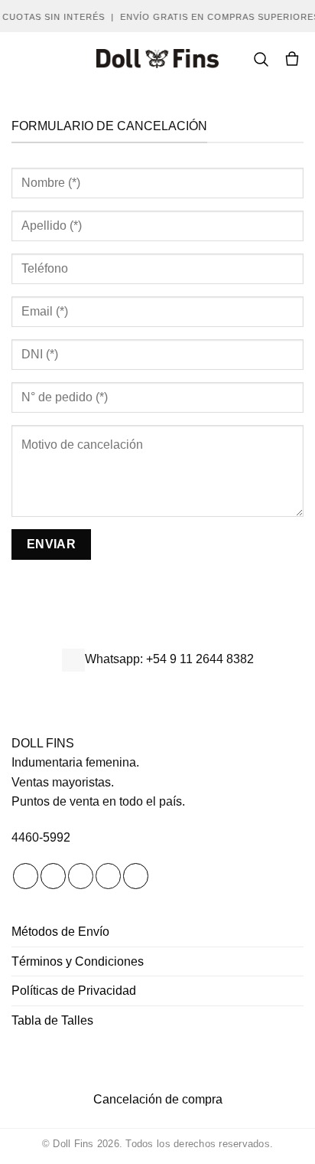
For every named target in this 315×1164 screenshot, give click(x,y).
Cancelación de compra (157, 1099)
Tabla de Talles (52, 1020)
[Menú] (20, 58)
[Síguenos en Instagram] (53, 876)
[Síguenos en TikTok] (80, 876)
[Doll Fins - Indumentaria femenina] (157, 58)
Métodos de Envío (60, 931)
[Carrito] (292, 59)
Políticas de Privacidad (73, 990)
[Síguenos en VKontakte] (135, 876)
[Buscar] (261, 59)
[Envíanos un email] (108, 876)
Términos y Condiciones (77, 961)
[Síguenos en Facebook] (25, 876)
